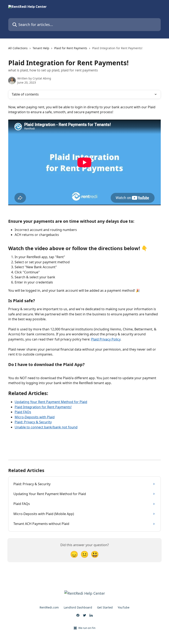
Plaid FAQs (23, 412)
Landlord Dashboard (78, 607)
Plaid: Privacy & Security (33, 422)
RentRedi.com (49, 607)
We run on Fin (86, 628)
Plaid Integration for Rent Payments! (43, 407)
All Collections (18, 48)
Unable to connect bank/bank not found (46, 427)
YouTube (123, 607)
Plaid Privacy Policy (105, 339)
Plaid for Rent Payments (70, 48)
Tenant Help (41, 48)
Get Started (105, 607)
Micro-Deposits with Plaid (35, 417)
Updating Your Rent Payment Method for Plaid (51, 402)
